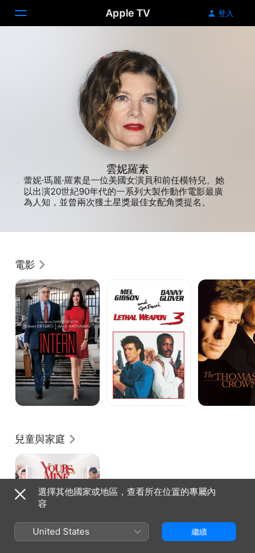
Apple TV (128, 13)
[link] (31, 264)
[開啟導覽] (28, 13)
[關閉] (20, 494)
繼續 (199, 531)
